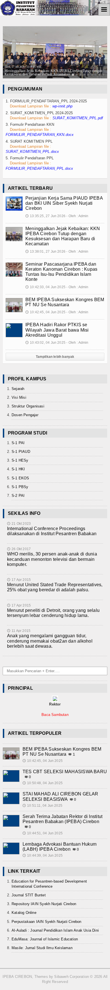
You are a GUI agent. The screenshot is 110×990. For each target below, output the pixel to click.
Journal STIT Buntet (29, 895)
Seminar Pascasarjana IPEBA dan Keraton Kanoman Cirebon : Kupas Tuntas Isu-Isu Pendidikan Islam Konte (61, 272)
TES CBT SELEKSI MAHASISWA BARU (65, 771)
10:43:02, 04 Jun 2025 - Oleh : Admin (57, 343)
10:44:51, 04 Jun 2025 (43, 833)
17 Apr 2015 (19, 580)
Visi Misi (19, 397)
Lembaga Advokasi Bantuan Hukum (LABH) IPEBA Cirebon (59, 847)
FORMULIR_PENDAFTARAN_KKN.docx (40, 135)
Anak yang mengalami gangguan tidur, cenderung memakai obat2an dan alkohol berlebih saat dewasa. (50, 640)
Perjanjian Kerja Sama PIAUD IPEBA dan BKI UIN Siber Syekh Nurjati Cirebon (64, 203)
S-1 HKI (18, 469)
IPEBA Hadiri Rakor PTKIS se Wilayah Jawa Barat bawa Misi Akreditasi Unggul (57, 329)
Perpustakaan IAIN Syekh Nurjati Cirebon (47, 922)
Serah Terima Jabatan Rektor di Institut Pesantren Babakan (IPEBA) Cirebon (62, 819)
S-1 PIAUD (21, 451)
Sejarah (18, 389)
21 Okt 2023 (19, 524)
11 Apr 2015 (18, 631)
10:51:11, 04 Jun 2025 (42, 806)
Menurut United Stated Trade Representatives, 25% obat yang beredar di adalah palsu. (55, 587)
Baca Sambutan (55, 715)
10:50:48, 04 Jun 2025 (43, 783)
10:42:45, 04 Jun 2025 (43, 761)
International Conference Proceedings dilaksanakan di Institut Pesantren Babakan (51, 531)
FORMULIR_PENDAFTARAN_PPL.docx (39, 168)
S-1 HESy (20, 460)
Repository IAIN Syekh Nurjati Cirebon (44, 904)
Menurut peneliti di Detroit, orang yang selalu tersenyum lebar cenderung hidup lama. (53, 613)
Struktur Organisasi (28, 406)
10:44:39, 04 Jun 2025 (43, 855)
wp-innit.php (62, 106)
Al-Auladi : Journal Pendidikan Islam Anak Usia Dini (55, 930)
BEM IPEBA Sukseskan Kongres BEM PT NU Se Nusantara (64, 302)
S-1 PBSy (20, 487)
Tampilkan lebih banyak (55, 357)
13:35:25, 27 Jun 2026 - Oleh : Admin (57, 216)
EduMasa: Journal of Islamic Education (45, 939)
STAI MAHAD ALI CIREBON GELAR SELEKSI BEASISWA (60, 796)
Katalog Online (24, 912)
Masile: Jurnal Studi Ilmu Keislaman (42, 948)
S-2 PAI (18, 495)
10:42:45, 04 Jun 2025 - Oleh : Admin (57, 312)
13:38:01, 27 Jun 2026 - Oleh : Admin (57, 251)
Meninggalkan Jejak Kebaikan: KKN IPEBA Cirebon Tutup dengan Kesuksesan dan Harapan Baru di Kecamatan (62, 236)
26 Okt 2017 (19, 549)
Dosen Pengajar (25, 415)
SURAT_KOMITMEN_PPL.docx (32, 151)
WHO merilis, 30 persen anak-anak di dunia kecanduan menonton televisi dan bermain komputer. (52, 559)
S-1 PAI (18, 443)
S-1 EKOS (20, 478)
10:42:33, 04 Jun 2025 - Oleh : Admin (57, 287)
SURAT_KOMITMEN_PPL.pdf (77, 118)
